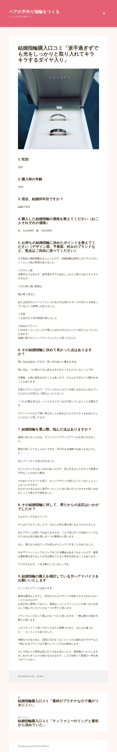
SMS (41, 676)
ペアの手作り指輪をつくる (34, 11)
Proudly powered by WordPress (33, 746)
